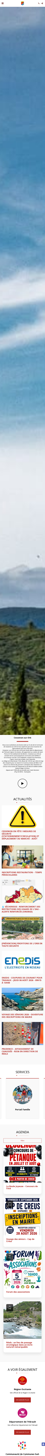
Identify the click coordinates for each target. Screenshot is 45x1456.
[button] (2, 3)
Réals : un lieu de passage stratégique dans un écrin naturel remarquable (19, 1344)
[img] (22, 1164)
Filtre (22, 1140)
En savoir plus (22, 1400)
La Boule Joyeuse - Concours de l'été (22, 1187)
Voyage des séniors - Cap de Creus (20, 1240)
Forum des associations (18, 1291)
